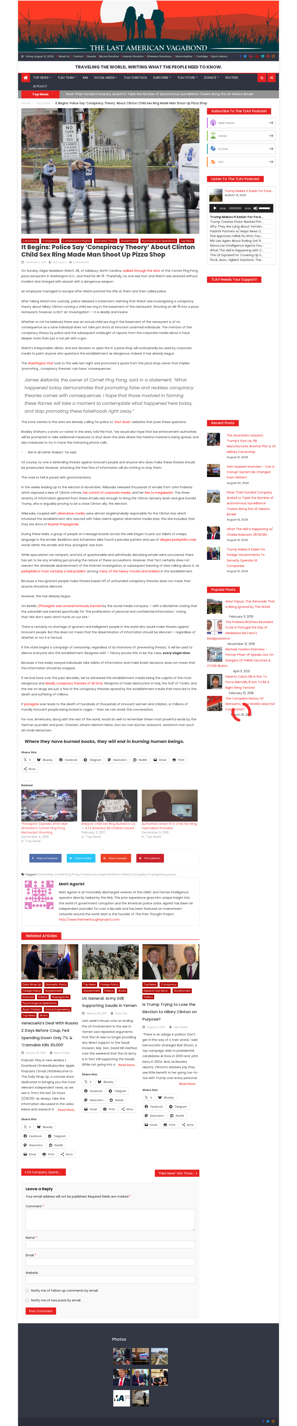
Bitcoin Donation (109, 56)
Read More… (67, 1110)
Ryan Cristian (32, 1009)
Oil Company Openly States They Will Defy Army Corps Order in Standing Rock (46, 1172)
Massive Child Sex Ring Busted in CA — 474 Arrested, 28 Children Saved (108, 826)
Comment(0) (81, 262)
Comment (35, 1206)
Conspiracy (50, 241)
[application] (241, 208)
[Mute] (255, 208)
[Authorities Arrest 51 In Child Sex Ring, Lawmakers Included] (170, 806)
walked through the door (141, 271)
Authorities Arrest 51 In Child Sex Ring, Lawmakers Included (169, 826)
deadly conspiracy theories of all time (74, 683)
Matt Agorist (60, 262)
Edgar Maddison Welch (114, 874)
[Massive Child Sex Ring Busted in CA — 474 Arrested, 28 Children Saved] (109, 806)
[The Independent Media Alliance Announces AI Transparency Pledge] (121, 1398)
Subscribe (160, 77)
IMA (85, 77)
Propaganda (157, 874)
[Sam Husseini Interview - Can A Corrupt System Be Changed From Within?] (140, 1356)
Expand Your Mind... (156, 991)
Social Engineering (57, 1009)
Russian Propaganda (63, 524)
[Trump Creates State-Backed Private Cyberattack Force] (159, 1377)
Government (129, 241)
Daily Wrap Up (32, 984)
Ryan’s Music (219, 56)
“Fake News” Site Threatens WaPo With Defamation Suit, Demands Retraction (178, 1173)
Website (32, 1273)
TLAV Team (66, 77)
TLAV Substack (135, 77)
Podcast (28, 997)
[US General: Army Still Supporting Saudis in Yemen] (110, 962)
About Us (64, 56)
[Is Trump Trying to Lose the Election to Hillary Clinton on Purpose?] (170, 962)
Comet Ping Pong (67, 874)
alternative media (71, 513)
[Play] (215, 208)
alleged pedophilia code (178, 539)
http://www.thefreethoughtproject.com (89, 919)
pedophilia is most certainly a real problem (53, 571)
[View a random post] (271, 77)
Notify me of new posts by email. (56, 1300)
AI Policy (40, 86)
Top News (40, 77)
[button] (261, 77)
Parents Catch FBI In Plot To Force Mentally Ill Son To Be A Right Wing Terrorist (247, 713)
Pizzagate (139, 874)
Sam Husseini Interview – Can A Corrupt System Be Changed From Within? (250, 503)
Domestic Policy (105, 241)
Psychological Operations (159, 241)
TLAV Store (186, 77)
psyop (171, 874)
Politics (42, 997)
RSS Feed (231, 77)
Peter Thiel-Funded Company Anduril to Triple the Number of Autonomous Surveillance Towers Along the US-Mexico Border (250, 535)
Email (31, 1255)
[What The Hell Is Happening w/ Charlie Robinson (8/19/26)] (121, 1377)
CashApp (202, 56)
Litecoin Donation (133, 56)
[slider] (265, 208)
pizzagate (31, 704)
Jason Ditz (121, 1013)
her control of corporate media (106, 492)
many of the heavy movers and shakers (129, 571)
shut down (122, 422)
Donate (91, 56)
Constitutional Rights (77, 241)
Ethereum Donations (159, 56)
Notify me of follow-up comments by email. (64, 1290)
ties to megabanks (159, 492)
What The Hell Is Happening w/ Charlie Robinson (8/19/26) (110, 94)
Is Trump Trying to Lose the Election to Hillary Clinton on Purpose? (169, 1012)
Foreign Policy (32, 991)
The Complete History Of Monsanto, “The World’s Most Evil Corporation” (250, 735)
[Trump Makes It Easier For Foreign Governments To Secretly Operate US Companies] (140, 1377)
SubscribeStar (184, 56)
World (44, 1015)
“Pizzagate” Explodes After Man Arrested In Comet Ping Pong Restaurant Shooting (44, 828)
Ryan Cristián (62, 1053)
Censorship (30, 241)
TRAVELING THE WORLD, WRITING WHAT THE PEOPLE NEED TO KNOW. (148, 67)
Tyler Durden (181, 1027)
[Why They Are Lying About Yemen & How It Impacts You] (140, 1398)
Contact (78, 56)
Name (31, 1238)
